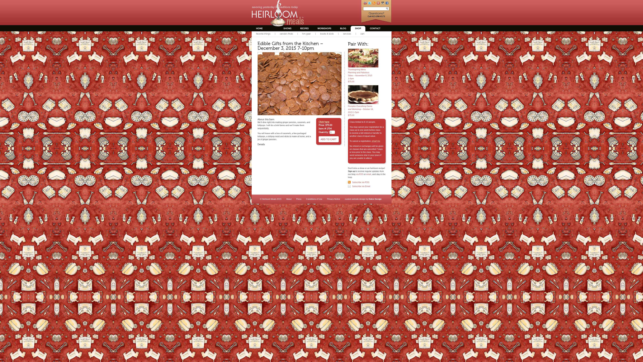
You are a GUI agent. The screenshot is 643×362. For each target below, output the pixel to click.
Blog (343, 28)
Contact (375, 28)
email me (376, 141)
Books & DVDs (327, 34)
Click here (324, 121)
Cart (362, 34)
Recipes (304, 28)
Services (347, 34)
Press (298, 199)
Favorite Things (263, 34)
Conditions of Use (314, 199)
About (289, 199)
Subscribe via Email (361, 186)
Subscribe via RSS (360, 182)
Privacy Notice (333, 199)
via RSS (359, 174)
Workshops (324, 28)
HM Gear (306, 34)
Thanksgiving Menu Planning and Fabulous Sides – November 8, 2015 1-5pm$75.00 (360, 75)
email (368, 174)
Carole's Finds (286, 34)
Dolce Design (375, 199)
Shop (358, 28)
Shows (287, 28)
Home (259, 28)
